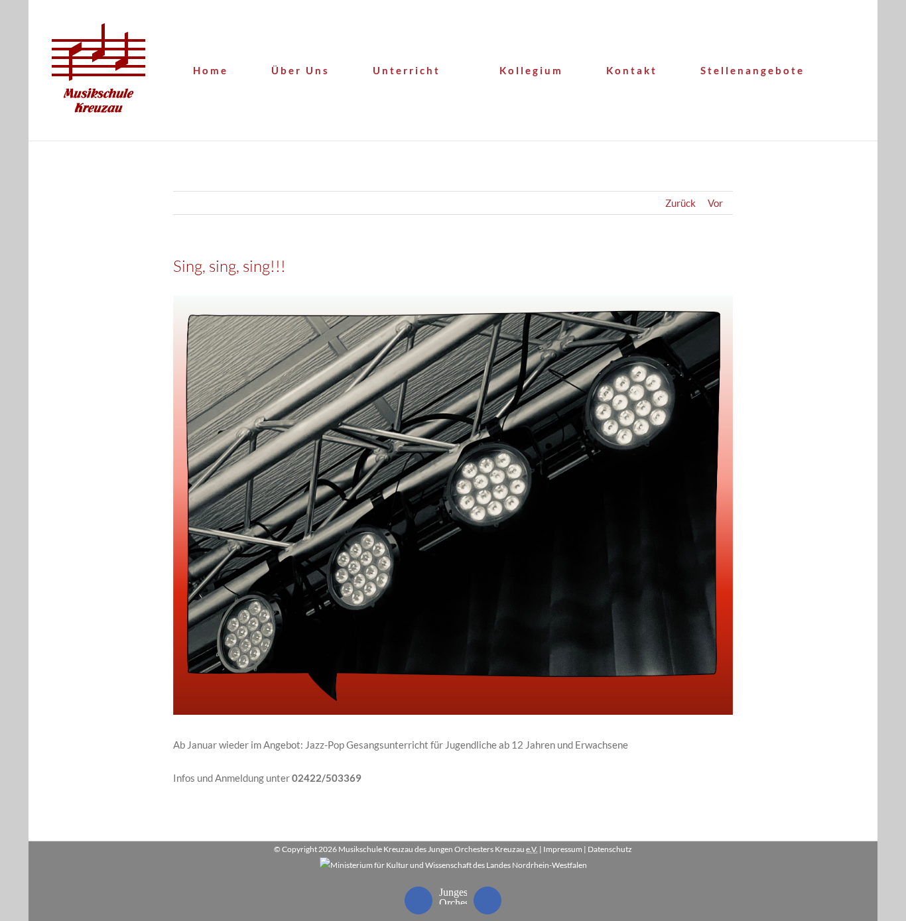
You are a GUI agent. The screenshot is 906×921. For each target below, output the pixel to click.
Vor (715, 203)
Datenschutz (610, 849)
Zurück (680, 203)
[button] (853, 70)
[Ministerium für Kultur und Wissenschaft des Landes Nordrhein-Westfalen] (453, 865)
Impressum (562, 849)
